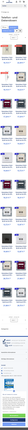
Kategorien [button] (4, 329)
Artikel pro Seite (7, 30)
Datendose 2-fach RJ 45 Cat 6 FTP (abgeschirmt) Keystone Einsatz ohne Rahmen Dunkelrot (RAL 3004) (21, 274)
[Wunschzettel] (20, 1)
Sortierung (13, 27)
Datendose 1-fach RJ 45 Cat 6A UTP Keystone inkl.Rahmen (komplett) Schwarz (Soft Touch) (21, 58)
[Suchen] (25, 6)
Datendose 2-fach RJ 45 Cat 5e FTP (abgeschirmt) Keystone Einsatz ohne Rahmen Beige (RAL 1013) (21, 85)
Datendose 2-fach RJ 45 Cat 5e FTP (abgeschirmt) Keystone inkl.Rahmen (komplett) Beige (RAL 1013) (21, 139)
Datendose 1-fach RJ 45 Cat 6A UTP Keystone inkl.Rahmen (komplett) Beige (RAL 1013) (7, 58)
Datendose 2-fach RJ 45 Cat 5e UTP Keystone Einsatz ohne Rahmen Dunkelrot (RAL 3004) (7, 193)
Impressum (5, 411)
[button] (16, 1)
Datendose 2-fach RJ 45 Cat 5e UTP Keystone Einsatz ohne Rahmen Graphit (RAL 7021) (21, 193)
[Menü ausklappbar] (3, 1)
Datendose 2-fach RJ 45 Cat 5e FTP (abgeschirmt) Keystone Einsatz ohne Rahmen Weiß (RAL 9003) (7, 139)
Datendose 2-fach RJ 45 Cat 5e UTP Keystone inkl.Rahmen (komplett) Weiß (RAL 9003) (21, 247)
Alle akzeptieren (14, 415)
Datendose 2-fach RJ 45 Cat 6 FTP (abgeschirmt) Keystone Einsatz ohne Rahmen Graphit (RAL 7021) (7, 301)
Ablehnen (14, 424)
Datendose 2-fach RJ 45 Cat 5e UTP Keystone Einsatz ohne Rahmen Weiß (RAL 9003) (7, 220)
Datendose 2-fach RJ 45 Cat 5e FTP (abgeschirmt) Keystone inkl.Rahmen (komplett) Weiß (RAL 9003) (7, 166)
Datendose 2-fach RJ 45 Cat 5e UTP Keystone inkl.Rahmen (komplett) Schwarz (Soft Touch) (7, 247)
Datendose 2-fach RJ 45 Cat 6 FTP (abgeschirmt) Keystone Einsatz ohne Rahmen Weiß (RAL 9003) (21, 301)
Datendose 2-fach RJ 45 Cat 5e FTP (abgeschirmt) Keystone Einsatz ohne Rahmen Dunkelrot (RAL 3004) (7, 112)
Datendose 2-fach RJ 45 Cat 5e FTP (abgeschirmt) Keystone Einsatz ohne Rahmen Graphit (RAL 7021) (21, 112)
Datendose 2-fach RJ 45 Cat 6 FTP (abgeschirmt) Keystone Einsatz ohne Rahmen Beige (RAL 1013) (7, 274)
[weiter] (25, 37)
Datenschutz (13, 411)
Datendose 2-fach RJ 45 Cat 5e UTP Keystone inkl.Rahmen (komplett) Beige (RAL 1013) (21, 220)
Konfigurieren (14, 420)
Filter (5, 27)
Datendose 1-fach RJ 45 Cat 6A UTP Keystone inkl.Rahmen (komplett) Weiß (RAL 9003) (7, 85)
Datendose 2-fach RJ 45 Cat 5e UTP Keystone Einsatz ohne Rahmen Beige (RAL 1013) (21, 166)
